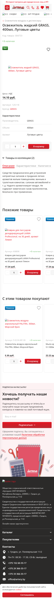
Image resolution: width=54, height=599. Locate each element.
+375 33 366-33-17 (17, 573)
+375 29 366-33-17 (17, 568)
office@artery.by (16, 579)
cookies (18, 589)
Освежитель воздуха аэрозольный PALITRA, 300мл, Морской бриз (21, 345)
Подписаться (26, 425)
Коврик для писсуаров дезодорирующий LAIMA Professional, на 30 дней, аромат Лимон (22, 258)
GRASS (13, 108)
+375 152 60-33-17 (17, 563)
